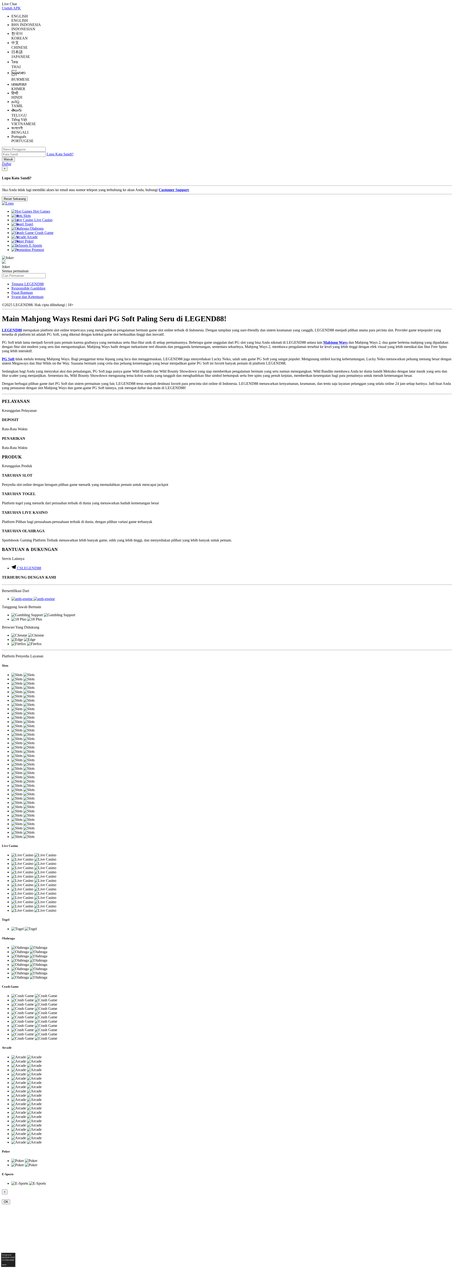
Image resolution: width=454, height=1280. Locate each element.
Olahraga (36, 228)
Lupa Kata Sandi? (60, 154)
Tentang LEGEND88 (27, 284)
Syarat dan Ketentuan (27, 297)
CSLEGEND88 (29, 568)
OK (6, 1202)
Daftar (6, 164)
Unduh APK (11, 8)
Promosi (37, 250)
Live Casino (42, 220)
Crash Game (43, 233)
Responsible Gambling (28, 288)
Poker (29, 241)
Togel (28, 224)
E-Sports (35, 245)
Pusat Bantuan (22, 292)
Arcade (32, 237)
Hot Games (41, 211)
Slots (26, 216)
